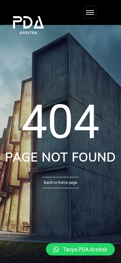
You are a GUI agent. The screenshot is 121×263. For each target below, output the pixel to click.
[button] (80, 249)
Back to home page (60, 182)
